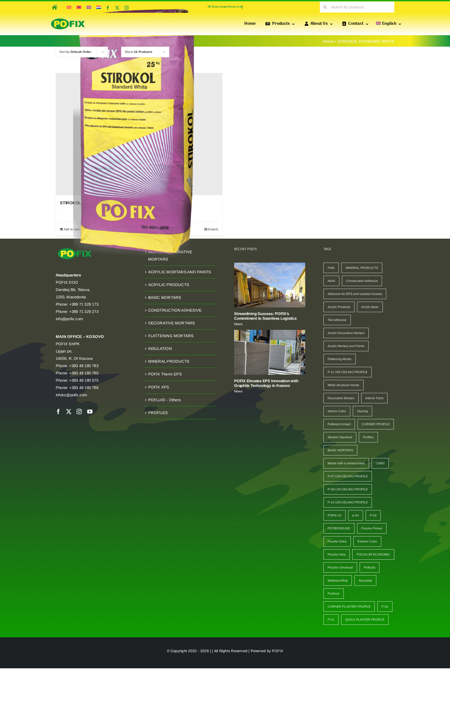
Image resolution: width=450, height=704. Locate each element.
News (238, 324)
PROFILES (158, 412)
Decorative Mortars (341, 398)
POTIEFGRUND (339, 528)
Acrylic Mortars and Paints (346, 346)
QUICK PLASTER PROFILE (364, 619)
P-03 (373, 515)
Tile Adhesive (337, 320)
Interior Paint (374, 398)
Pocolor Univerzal (340, 567)
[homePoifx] (54, 4)
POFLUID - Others (164, 400)
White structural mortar (343, 385)
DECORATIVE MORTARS (171, 323)
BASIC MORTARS (164, 297)
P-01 (331, 619)
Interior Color (337, 411)
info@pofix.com (69, 319)
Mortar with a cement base (346, 463)
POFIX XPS (158, 387)
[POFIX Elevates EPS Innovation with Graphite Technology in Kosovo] (269, 352)
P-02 (385, 606)
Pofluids (369, 567)
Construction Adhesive (362, 281)
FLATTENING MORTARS (171, 336)
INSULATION (160, 348)
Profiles (368, 437)
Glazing (362, 411)
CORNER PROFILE (376, 424)
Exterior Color (367, 541)
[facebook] (108, 8)
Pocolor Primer (371, 528)
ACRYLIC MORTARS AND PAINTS (179, 272)
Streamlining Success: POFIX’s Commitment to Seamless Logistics (265, 315)
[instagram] (126, 8)
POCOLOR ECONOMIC (373, 554)
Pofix (331, 268)
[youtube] (89, 411)
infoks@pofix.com (72, 395)
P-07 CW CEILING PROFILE (348, 476)
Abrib (331, 281)
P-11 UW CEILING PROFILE (347, 372)
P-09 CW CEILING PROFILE (348, 489)
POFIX (277, 651)
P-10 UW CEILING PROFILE (348, 502)
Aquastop (365, 580)
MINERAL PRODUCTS (169, 361)
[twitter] (117, 8)
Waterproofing (338, 580)
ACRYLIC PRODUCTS (168, 284)
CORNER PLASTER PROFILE (349, 606)
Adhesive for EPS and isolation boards (355, 294)
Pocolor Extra (337, 541)
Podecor (334, 593)
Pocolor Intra (337, 554)
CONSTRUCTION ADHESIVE (175, 310)
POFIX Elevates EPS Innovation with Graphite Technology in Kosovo (266, 383)
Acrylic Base (370, 307)
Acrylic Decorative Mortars (346, 333)
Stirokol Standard (340, 437)
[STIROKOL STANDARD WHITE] (139, 134)
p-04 (355, 515)
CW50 (380, 463)
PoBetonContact (339, 424)
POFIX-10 (334, 515)
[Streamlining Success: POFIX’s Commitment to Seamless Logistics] (269, 285)
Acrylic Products (339, 307)
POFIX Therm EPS (165, 374)
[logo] (68, 18)
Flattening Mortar (340, 359)
